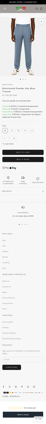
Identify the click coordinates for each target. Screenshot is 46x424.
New (4, 240)
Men (4, 246)
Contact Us (6, 287)
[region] (23, 213)
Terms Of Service (8, 298)
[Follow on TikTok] (28, 387)
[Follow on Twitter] (9, 387)
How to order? (7, 322)
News (4, 309)
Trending (5, 262)
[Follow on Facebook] (3, 387)
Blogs (4, 292)
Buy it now (23, 159)
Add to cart (23, 152)
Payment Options (9, 333)
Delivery (5, 327)
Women (5, 251)
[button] (8, 144)
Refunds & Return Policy (11, 339)
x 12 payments (16, 109)
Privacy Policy (7, 303)
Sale (4, 268)
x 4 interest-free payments (20, 106)
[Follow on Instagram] (16, 387)
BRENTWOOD (7, 84)
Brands (5, 257)
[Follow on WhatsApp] (34, 387)
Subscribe (12, 367)
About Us (5, 281)
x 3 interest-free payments (22, 112)
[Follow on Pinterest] (22, 387)
